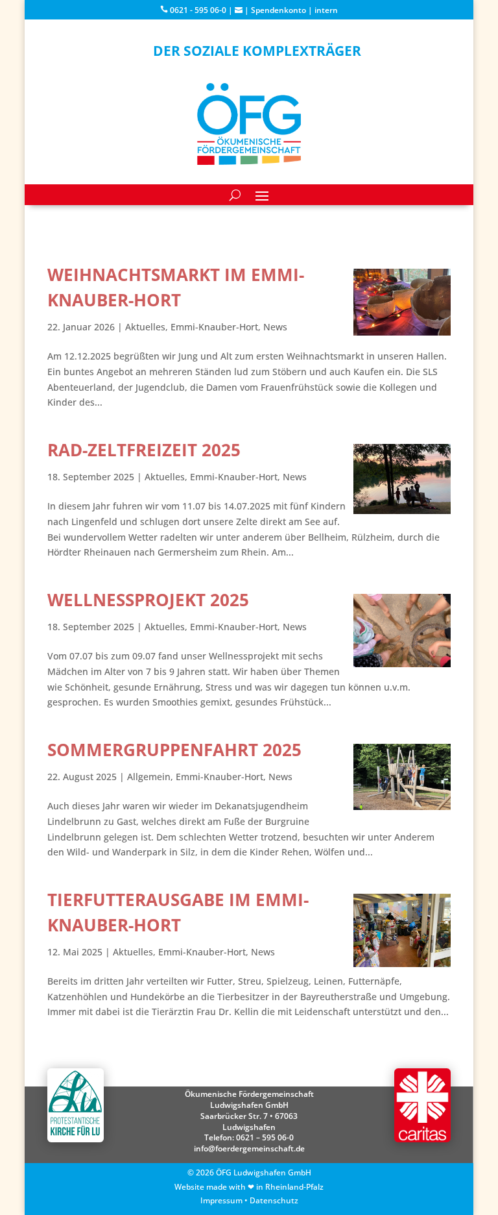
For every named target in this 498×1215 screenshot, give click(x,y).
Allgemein (149, 776)
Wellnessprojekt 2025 (148, 599)
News (275, 327)
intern (326, 10)
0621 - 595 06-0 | (201, 10)
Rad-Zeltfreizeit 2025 (144, 449)
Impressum (221, 1200)
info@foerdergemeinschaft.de (249, 1148)
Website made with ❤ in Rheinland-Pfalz (249, 1186)
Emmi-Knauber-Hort (214, 327)
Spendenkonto (278, 10)
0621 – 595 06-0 (265, 1137)
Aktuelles (145, 327)
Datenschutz (274, 1200)
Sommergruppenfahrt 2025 (174, 749)
